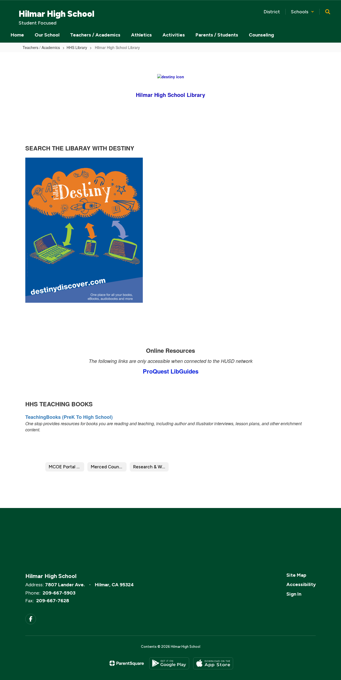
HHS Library (77, 47)
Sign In (293, 594)
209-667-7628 (52, 601)
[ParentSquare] (126, 663)
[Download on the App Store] (213, 663)
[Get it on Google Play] (169, 663)
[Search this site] (327, 11)
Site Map (296, 575)
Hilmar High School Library (170, 95)
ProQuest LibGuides (170, 371)
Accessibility (301, 584)
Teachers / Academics (41, 47)
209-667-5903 (59, 593)
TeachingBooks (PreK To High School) (69, 416)
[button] (302, 12)
